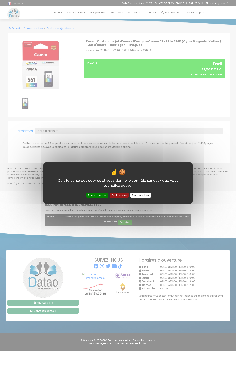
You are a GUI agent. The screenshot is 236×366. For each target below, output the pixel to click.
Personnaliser (140, 195)
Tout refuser (119, 195)
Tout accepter (97, 195)
